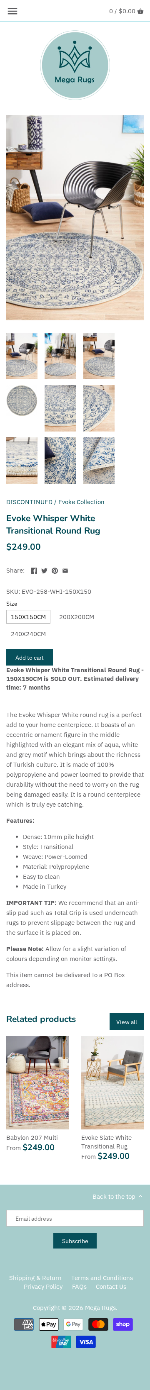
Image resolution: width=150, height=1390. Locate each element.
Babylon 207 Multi (32, 1137)
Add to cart (29, 657)
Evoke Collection (81, 502)
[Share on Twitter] (44, 569)
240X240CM (28, 634)
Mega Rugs (100, 1308)
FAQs (79, 1286)
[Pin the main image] (55, 569)
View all (126, 1022)
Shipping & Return (35, 1278)
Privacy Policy (43, 1286)
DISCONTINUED (29, 502)
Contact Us (111, 1286)
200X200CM (76, 617)
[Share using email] (65, 569)
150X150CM (28, 617)
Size (12, 603)
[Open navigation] (12, 11)
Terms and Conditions (102, 1278)
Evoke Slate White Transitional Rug (106, 1142)
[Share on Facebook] (34, 569)
